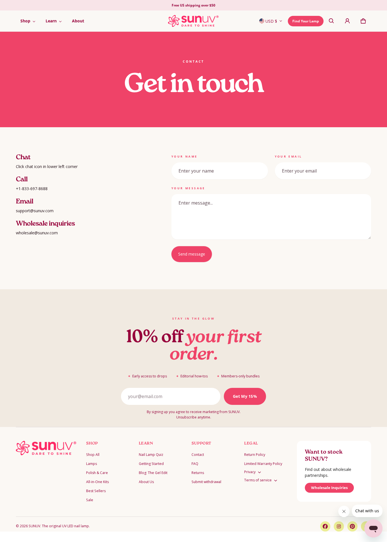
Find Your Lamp (305, 21)
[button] (331, 21)
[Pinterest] (352, 526)
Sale (89, 500)
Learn (51, 21)
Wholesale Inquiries (329, 487)
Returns (198, 472)
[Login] (347, 21)
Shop (25, 21)
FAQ (195, 463)
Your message (188, 188)
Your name (184, 156)
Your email (288, 156)
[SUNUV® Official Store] (193, 21)
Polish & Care (97, 472)
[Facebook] (325, 526)
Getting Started (151, 463)
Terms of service (258, 480)
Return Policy (254, 454)
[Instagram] (339, 526)
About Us (146, 481)
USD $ (271, 21)
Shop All (92, 454)
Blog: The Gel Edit (153, 472)
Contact (198, 454)
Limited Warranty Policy (263, 463)
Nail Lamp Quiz (151, 454)
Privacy (250, 471)
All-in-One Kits (97, 481)
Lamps (91, 463)
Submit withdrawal (206, 481)
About (78, 21)
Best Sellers (96, 490)
